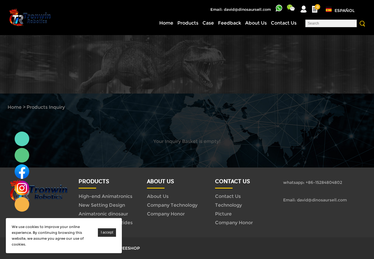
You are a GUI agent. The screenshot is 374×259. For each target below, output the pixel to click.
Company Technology (172, 205)
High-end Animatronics (105, 196)
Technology (228, 205)
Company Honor (166, 214)
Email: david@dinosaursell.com (240, 9)
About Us (256, 23)
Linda (22, 139)
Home (166, 23)
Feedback (229, 23)
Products (187, 23)
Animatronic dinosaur (103, 214)
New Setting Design (102, 205)
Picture (223, 214)
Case (208, 23)
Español (345, 10)
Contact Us (284, 23)
